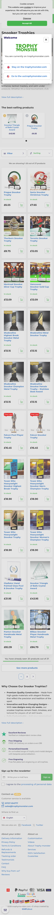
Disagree (27, 18)
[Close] (46, 39)
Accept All (27, 23)
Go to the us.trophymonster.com (29, 76)
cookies (27, 7)
